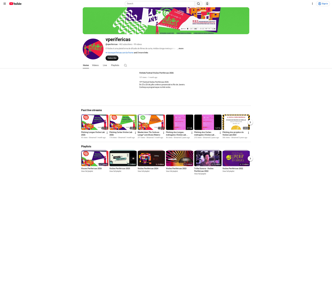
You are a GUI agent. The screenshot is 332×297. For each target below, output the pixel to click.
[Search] (198, 3)
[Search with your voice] (207, 3)
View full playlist (87, 171)
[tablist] (166, 65)
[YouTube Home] (15, 3)
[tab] (86, 65)
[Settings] (312, 3)
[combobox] (160, 3)
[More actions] (107, 132)
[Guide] (4, 3)
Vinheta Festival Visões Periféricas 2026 (156, 73)
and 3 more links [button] (141, 53)
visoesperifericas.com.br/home (120, 53)
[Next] (250, 122)
